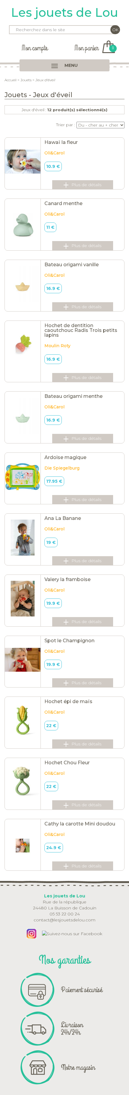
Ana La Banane (62, 518)
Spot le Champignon (69, 640)
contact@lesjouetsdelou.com (64, 920)
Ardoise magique (65, 457)
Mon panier (94, 48)
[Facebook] (72, 933)
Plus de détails (86, 184)
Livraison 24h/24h (72, 1028)
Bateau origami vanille (71, 264)
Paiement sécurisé (81, 990)
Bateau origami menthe (73, 396)
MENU (70, 65)
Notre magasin (78, 1067)
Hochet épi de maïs (68, 701)
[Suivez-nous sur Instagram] (31, 933)
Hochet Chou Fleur (67, 762)
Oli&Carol (54, 153)
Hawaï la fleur (61, 142)
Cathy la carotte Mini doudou (79, 824)
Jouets (26, 80)
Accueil (10, 80)
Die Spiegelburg (62, 468)
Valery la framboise (67, 579)
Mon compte (34, 48)
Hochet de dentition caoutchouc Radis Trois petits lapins (80, 330)
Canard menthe (63, 203)
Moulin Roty (57, 345)
